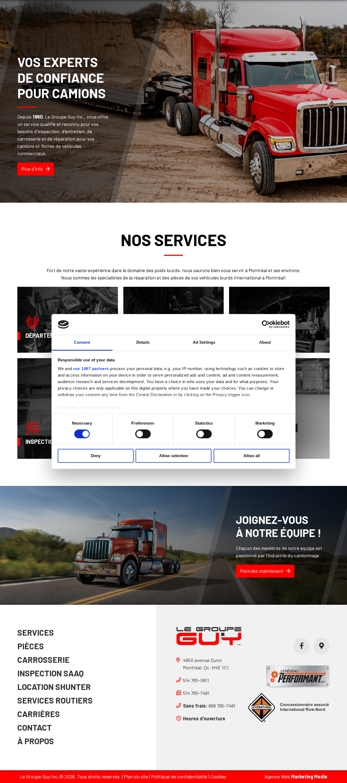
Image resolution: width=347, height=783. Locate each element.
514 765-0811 (196, 680)
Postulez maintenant (261, 571)
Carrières (38, 714)
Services (35, 632)
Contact (34, 727)
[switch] (143, 434)
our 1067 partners (91, 368)
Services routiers (55, 700)
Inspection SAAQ (50, 673)
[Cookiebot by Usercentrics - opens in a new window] (266, 324)
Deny (96, 455)
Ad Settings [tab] (204, 342)
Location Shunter (54, 687)
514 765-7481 (196, 693)
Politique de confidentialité (179, 776)
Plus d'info (32, 169)
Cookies (218, 776)
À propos (35, 741)
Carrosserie (43, 659)
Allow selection (173, 455)
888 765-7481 (209, 706)
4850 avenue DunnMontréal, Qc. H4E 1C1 (206, 663)
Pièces (30, 646)
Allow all (251, 455)
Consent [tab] (82, 342)
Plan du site (136, 776)
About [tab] (265, 342)
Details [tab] (143, 342)
